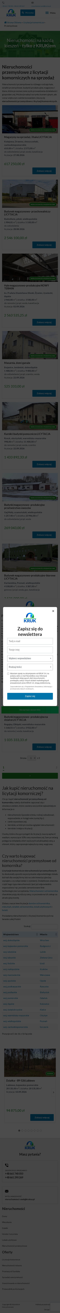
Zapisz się (30, 696)
